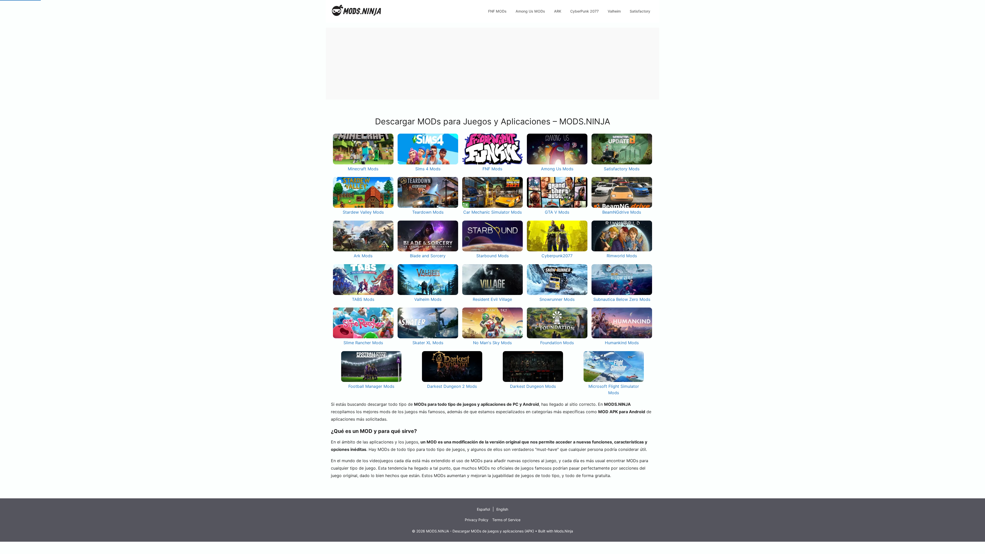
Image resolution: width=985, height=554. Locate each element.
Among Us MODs (530, 11)
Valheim (614, 11)
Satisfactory (640, 11)
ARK (557, 11)
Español (483, 509)
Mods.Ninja (563, 531)
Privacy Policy (476, 520)
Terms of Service (506, 520)
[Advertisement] (480, 64)
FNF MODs (497, 11)
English (502, 509)
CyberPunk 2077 (584, 11)
